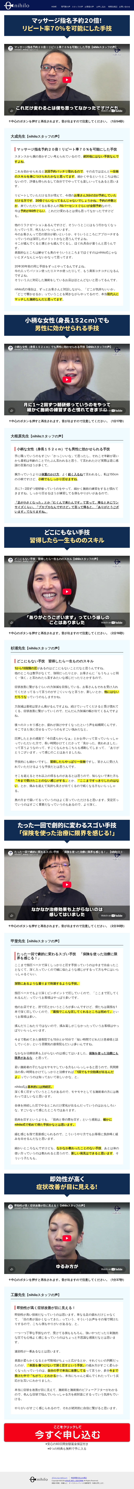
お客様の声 (89, 6)
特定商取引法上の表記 (79, 1478)
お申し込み (101, 6)
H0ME (54, 6)
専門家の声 (65, 6)
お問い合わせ (124, 6)
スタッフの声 (77, 6)
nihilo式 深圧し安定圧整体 (74, 1481)
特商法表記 (112, 6)
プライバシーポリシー (59, 1478)
